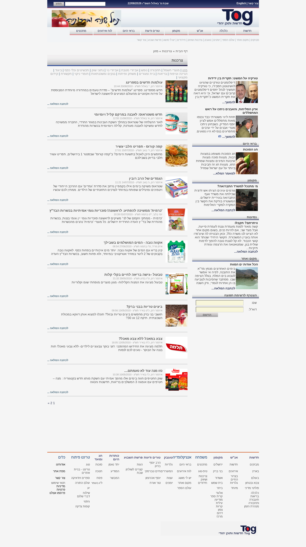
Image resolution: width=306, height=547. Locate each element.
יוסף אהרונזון (153, 478)
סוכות (98, 464)
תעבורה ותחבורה (253, 501)
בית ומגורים (147, 73)
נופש (144, 70)
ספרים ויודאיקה (80, 478)
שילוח (86, 493)
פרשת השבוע (133, 457)
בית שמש (217, 483)
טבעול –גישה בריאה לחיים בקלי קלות (133, 274)
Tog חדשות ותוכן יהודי (234, 533)
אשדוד (219, 478)
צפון (220, 509)
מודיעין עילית (219, 501)
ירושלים (218, 464)
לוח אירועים (105, 30)
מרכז (220, 516)
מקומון (176, 30)
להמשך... (228, 102)
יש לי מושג (169, 39)
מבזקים (255, 39)
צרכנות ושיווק (195, 39)
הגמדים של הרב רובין (145, 178)
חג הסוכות (250, 149)
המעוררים (167, 471)
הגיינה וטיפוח (178, 73)
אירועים (233, 471)
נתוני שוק (98, 70)
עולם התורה (82, 483)
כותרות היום (114, 457)
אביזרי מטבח (129, 70)
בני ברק (218, 471)
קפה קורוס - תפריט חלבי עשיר (139, 146)
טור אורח (155, 483)
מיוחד (234, 488)
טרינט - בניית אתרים (82, 471)
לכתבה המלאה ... (57, 104)
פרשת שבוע (154, 39)
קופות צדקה (82, 506)
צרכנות (167, 51)
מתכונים (81, 30)
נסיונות (252, 217)
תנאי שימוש (58, 483)
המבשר (114, 478)
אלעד (219, 493)
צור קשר (253, 3)
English (241, 3)
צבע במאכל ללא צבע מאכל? (140, 338)
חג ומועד (98, 457)
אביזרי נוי (112, 70)
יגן (88, 487)
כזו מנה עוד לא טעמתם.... (143, 371)
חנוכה (98, 471)
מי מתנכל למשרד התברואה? (237, 186)
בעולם (255, 478)
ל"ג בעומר (96, 483)
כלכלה (224, 30)
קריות (219, 506)
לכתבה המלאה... (223, 210)
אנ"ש (200, 30)
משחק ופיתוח (127, 73)
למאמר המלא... (224, 173)
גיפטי (87, 501)
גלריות (169, 464)
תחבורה (155, 70)
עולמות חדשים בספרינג (144, 82)
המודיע (115, 471)
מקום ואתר (243, 39)
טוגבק (208, 39)
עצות (170, 478)
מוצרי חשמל (171, 70)
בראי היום (129, 30)
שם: (254, 302)
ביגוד (58, 70)
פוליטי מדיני (252, 488)
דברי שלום (83, 496)
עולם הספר (228, 39)
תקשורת (66, 73)
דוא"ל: (252, 309)
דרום (220, 513)
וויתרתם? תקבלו (246, 223)
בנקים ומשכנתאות (103, 73)
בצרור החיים (234, 477)
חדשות (247, 30)
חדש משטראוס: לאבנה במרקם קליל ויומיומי (128, 114)
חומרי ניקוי (81, 73)
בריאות (162, 73)
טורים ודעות (152, 30)
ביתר (220, 488)
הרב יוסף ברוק (155, 464)
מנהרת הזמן (251, 506)
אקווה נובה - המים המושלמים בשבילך (133, 242)
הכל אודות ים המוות (244, 264)
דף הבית (181, 51)
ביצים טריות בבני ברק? (144, 306)
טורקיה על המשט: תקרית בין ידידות (233, 78)
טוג (88, 464)
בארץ (255, 471)
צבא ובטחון (252, 483)
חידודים (181, 39)
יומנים (216, 39)
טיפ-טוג (202, 471)
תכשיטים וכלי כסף (77, 70)
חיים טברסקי (153, 471)
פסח (99, 478)
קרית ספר (216, 496)
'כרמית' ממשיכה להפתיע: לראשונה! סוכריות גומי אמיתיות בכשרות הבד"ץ (106, 210)
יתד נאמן (113, 464)
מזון (184, 70)
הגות (140, 464)
